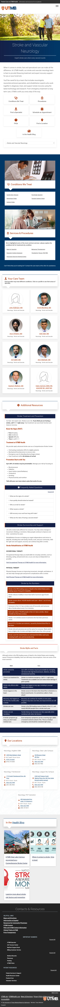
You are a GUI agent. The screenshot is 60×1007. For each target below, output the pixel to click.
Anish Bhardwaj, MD (44, 308)
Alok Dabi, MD (44, 334)
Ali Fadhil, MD (16, 360)
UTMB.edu (4, 996)
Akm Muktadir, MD (44, 360)
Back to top (55, 992)
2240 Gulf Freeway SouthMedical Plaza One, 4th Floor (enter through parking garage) (44, 778)
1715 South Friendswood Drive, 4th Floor (16, 777)
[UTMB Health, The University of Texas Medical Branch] (51, 999)
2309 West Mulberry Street (13, 755)
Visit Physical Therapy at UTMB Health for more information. (25, 577)
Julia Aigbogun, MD (16, 308)
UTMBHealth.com (14, 996)
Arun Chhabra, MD (16, 334)
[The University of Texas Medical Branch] (9, 8)
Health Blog (18, 822)
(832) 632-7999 (39, 761)
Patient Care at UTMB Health (9, 2)
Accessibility (5, 999)
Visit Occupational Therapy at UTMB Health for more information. (26, 562)
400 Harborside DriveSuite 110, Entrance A (26, 800)
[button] (57, 6)
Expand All (51, 492)
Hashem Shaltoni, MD (15, 386)
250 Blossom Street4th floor (40, 756)
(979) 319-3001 (10, 759)
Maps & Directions (27, 996)
